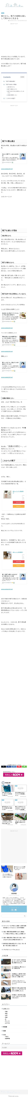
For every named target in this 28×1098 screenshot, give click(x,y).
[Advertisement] (14, 39)
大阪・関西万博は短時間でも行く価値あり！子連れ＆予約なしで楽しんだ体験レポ (14, 932)
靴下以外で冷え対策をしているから (16, 92)
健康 (4, 1030)
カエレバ (23, 499)
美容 (6, 1013)
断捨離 (5, 1026)
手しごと (7, 1021)
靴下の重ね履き (11, 81)
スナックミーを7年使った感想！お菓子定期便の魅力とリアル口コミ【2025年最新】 (14, 926)
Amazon (18, 506)
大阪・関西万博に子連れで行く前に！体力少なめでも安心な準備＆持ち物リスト (14, 938)
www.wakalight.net (7, 169)
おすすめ (7, 1023)
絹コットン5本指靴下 (18, 552)
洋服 (3, 13)
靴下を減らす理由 (11, 84)
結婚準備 (7, 1038)
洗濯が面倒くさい (12, 95)
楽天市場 (18, 502)
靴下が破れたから (12, 89)
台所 (6, 1015)
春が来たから (11, 87)
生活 (4, 1034)
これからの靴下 (11, 98)
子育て (7, 1036)
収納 (6, 1017)
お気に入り (6, 1008)
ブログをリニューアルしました (11, 949)
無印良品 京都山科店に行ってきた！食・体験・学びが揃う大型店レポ (14, 944)
